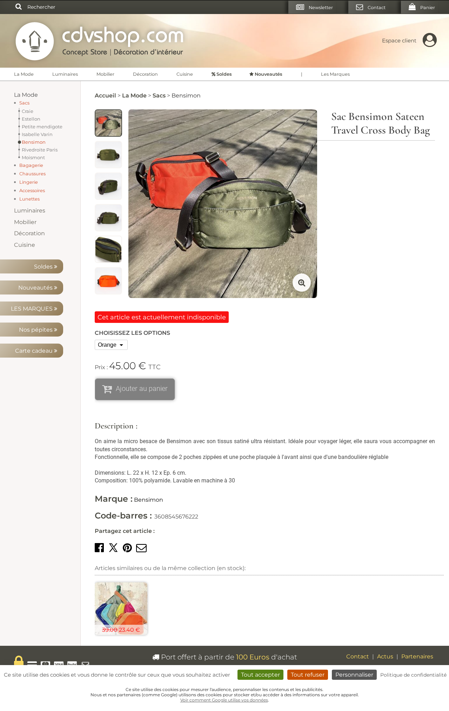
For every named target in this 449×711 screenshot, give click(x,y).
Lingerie (28, 182)
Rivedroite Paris (40, 150)
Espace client (399, 40)
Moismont (33, 157)
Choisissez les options (132, 333)
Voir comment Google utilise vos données (224, 700)
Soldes (44, 266)
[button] (99, 547)
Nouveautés (36, 287)
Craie (27, 111)
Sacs (24, 103)
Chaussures (32, 173)
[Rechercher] (18, 7)
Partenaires (417, 656)
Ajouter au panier (142, 388)
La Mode (24, 74)
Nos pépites (36, 329)
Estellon (31, 119)
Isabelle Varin (37, 134)
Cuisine (184, 74)
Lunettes (29, 199)
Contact (357, 656)
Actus (385, 656)
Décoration (145, 74)
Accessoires (32, 190)
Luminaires (65, 74)
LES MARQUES (32, 308)
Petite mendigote (42, 126)
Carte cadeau (34, 350)
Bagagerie (31, 165)
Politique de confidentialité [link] (413, 675)
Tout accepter (260, 674)
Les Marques (335, 74)
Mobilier (105, 74)
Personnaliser (354, 674)
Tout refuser (307, 674)
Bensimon (34, 142)
